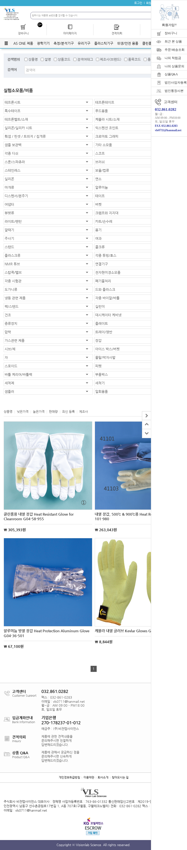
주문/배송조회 (175, 50)
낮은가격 (22, 411)
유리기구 (84, 43)
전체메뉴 (6, 43)
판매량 (53, 411)
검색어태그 (85, 59)
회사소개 (103, 777)
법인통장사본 (174, 91)
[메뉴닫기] (146, 415)
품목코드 (134, 59)
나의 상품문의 (174, 66)
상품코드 (64, 59)
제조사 (83, 411)
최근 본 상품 (173, 41)
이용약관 (89, 777)
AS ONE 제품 (23, 43)
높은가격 (39, 411)
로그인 (138, 3)
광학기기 (43, 43)
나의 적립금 (173, 58)
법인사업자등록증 (176, 82)
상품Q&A (171, 74)
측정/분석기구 (64, 43)
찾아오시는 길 (120, 777)
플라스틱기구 (103, 43)
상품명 (33, 59)
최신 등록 (68, 411)
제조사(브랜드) (110, 59)
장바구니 (171, 33)
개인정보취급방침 (69, 777)
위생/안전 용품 (127, 43)
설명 (48, 59)
